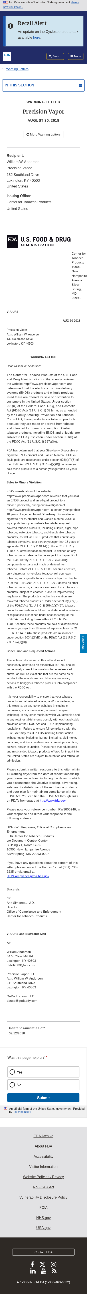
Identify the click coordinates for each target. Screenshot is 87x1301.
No (19, 1084)
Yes (19, 1072)
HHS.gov (43, 1218)
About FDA (43, 1146)
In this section (19, 85)
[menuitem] (43, 1032)
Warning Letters (17, 69)
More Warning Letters (45, 134)
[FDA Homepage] (7, 56)
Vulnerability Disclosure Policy (43, 1197)
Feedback (83, 643)
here (36, 37)
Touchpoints (20, 1111)
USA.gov (43, 1228)
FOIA (43, 1207)
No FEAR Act (43, 1187)
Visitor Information (43, 1167)
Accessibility (43, 1156)
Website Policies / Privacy (43, 1177)
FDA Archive (43, 1136)
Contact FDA (43, 1252)
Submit (43, 1097)
